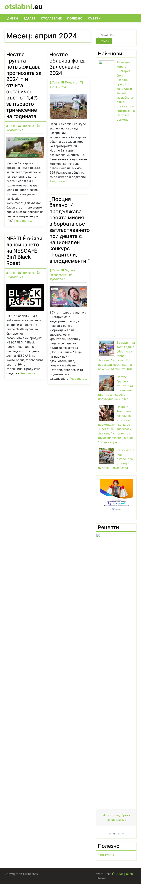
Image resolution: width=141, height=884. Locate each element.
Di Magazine (124, 874)
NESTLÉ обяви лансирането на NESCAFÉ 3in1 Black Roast (24, 250)
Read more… (23, 220)
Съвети (94, 18)
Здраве (29, 18)
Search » (104, 40)
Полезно (74, 18)
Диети (12, 18)
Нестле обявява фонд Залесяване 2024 (67, 63)
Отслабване (51, 18)
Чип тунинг (106, 854)
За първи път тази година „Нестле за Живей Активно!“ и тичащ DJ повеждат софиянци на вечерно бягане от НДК (116, 356)
